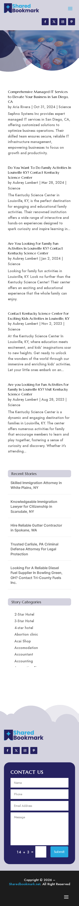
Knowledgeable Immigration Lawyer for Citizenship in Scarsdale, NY (34, 506)
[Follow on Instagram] (62, 21)
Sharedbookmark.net (24, 884)
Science (65, 106)
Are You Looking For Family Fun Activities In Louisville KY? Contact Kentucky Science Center (35, 248)
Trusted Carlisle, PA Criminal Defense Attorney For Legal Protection (34, 549)
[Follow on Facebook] (45, 21)
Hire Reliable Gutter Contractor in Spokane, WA (36, 527)
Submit (59, 851)
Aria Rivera (21, 106)
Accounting (23, 661)
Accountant (23, 654)
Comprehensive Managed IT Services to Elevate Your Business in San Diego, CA (38, 96)
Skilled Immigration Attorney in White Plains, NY (36, 485)
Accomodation (26, 647)
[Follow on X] (53, 21)
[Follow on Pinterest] (71, 21)
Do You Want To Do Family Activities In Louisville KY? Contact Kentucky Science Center (39, 172)
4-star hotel (23, 627)
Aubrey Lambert (25, 182)
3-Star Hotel (24, 621)
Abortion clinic (26, 634)
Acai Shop (22, 641)
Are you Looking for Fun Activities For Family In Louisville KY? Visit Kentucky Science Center (38, 389)
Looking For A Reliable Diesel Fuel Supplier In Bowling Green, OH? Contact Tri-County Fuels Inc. (37, 575)
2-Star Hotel (24, 614)
